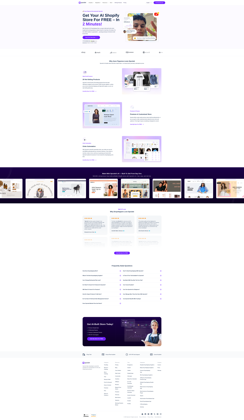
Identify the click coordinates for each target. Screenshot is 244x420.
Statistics (117, 400)
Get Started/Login (159, 2)
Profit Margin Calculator (130, 387)
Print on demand (108, 382)
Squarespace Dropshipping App (147, 398)
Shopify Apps (130, 373)
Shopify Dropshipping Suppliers (147, 364)
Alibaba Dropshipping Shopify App (146, 383)
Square (141, 395)
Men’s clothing (106, 373)
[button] (91, 2)
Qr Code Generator (129, 382)
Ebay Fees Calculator (132, 378)
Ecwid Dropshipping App (145, 401)
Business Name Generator (130, 391)
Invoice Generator (131, 395)
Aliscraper (129, 376)
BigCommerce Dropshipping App (146, 387)
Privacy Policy (150, 416)
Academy (117, 378)
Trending (106, 364)
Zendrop (142, 406)
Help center (117, 373)
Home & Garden (107, 385)
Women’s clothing (106, 368)
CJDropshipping (143, 404)
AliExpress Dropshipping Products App (145, 378)
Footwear (106, 387)
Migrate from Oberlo (118, 388)
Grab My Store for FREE (122, 253)
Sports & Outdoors (106, 394)
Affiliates (117, 381)
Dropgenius (130, 364)
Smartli (129, 367)
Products (117, 391)
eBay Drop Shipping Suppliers (147, 367)
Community (117, 376)
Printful (129, 400)
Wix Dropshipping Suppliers (146, 374)
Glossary (117, 394)
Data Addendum (158, 416)
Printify (129, 403)
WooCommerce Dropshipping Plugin (146, 392)
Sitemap (159, 370)
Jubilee (129, 370)
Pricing (124, 2)
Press (159, 367)
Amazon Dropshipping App (145, 371)
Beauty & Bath (107, 379)
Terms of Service (142, 416)
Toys (105, 376)
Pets (105, 390)
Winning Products (118, 2)
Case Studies (118, 370)
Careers (159, 364)
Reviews (117, 384)
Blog (116, 367)
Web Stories (118, 397)
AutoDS (129, 398)
